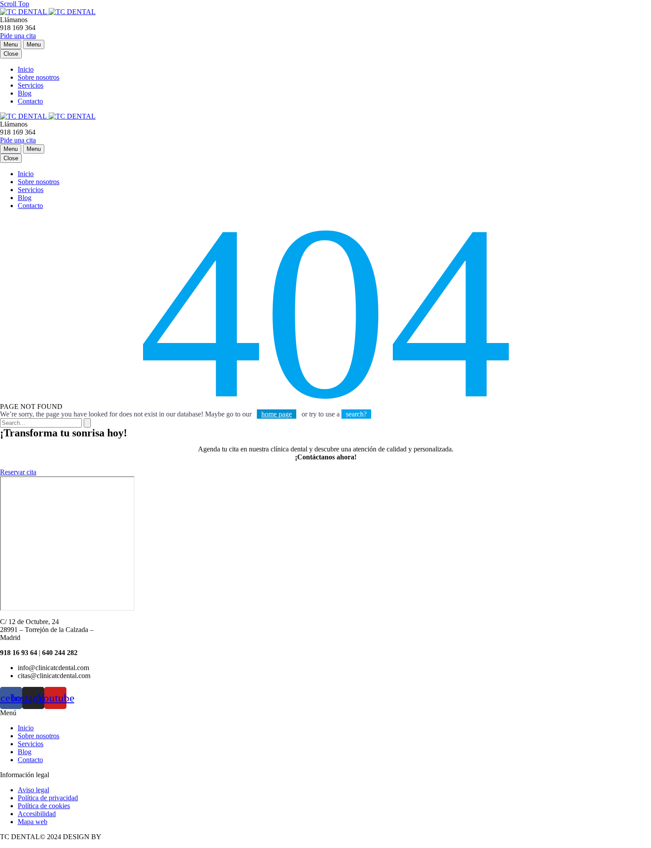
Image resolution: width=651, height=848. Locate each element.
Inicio (26, 69)
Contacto (30, 101)
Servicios (30, 85)
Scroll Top (14, 4)
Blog (24, 93)
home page (276, 414)
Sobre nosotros (38, 77)
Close (11, 53)
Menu (11, 44)
